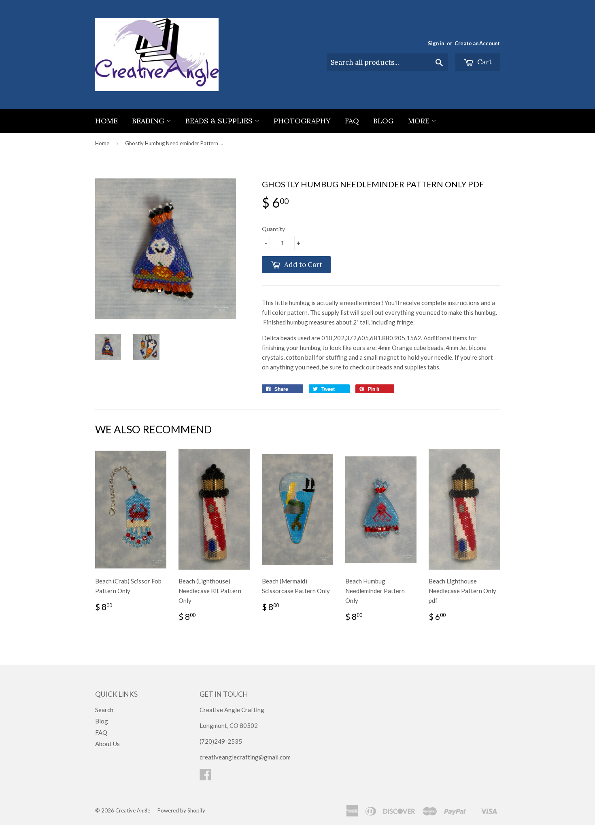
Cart (484, 61)
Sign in (436, 43)
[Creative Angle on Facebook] (206, 776)
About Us (107, 743)
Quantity (273, 228)
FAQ (352, 120)
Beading (149, 120)
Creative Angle (132, 810)
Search (104, 709)
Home (106, 120)
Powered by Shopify (181, 810)
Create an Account (477, 43)
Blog (383, 120)
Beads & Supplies (220, 120)
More (419, 120)
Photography (302, 120)
